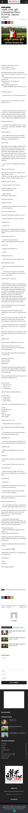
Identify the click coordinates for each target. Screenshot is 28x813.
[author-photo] (14, 618)
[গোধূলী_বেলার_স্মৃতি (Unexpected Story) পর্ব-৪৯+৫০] (4, 645)
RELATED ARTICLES (6, 627)
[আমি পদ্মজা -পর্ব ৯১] (4, 721)
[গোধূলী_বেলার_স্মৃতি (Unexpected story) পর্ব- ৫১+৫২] (4, 639)
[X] (5, 22)
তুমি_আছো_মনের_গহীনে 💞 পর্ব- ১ (15, 726)
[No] (26, 808)
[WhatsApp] (12, 22)
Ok (14, 811)
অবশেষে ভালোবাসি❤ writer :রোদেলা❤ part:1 (17, 733)
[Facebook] (2, 22)
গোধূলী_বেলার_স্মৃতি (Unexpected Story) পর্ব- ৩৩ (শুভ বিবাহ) (7, 606)
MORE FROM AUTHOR (18, 627)
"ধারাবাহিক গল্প (7, 5)
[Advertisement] (14, 54)
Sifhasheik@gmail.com (17, 794)
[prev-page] (2, 651)
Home (2, 5)
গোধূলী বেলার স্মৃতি (12, 5)
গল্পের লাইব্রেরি (4, 19)
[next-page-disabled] (4, 651)
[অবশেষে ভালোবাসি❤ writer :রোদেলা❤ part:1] (4, 734)
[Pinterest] (9, 22)
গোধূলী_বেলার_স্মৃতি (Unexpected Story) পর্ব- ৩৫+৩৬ (20, 606)
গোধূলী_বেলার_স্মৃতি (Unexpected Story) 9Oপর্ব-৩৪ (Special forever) (15, 589)
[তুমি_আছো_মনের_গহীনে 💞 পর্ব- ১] (4, 728)
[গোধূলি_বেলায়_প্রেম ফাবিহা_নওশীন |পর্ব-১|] (4, 632)
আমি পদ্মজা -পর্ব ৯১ (12, 720)
